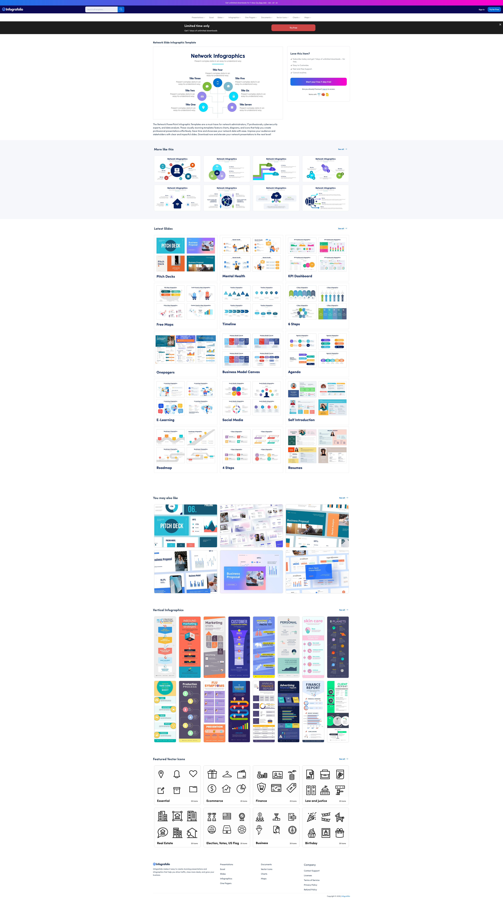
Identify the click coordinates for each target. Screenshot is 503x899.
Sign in (482, 9)
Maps (306, 17)
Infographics (233, 17)
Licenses (308, 875)
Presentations (197, 17)
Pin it (160, 51)
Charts (295, 17)
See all (341, 149)
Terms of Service (311, 880)
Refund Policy (310, 889)
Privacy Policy (310, 884)
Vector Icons (282, 17)
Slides (220, 17)
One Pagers (250, 17)
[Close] (500, 24)
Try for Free (494, 9)
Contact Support (311, 870)
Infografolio (345, 896)
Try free (293, 27)
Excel (211, 17)
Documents (266, 17)
